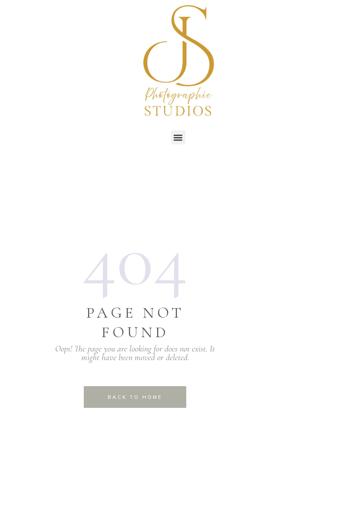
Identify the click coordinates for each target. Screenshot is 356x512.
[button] (178, 137)
